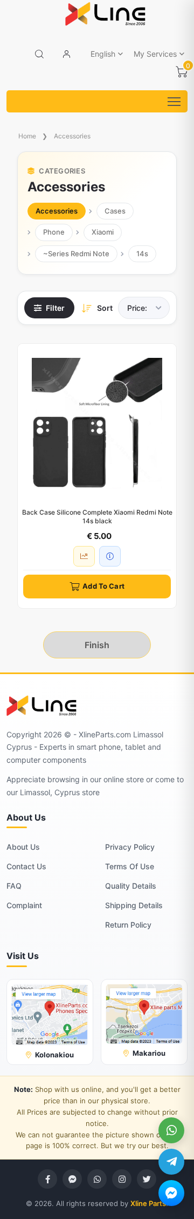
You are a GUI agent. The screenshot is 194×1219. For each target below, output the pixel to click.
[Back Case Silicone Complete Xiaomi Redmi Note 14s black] (97, 423)
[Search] (39, 54)
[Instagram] (121, 1179)
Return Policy (128, 924)
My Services (155, 53)
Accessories (72, 136)
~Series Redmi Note (76, 253)
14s (142, 253)
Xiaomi (103, 232)
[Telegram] (171, 1162)
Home (27, 136)
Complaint (24, 905)
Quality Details (130, 885)
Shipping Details (134, 905)
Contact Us (26, 866)
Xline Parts (148, 1203)
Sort (105, 307)
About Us (23, 846)
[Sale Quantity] (84, 556)
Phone (54, 232)
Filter (55, 307)
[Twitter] (146, 1179)
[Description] (110, 556)
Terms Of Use (129, 866)
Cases (115, 211)
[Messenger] (171, 1193)
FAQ (14, 885)
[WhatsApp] (171, 1130)
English (103, 53)
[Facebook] (47, 1179)
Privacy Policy (130, 846)
